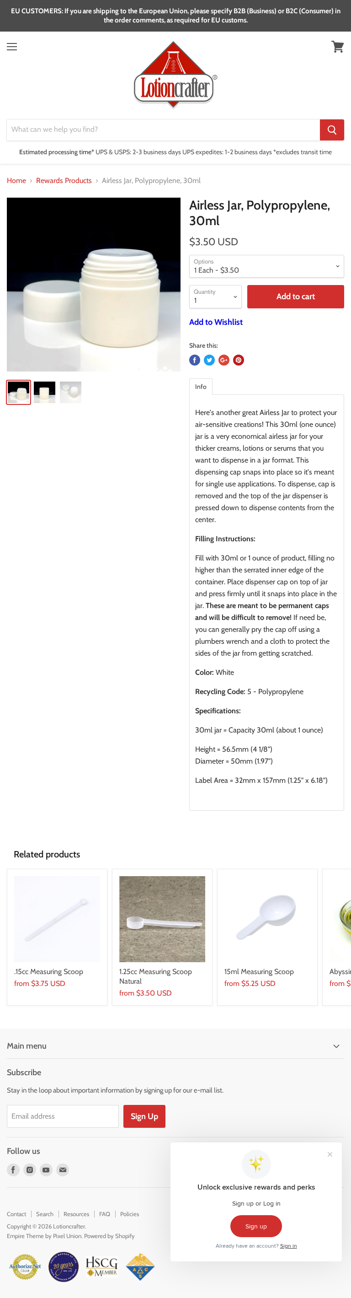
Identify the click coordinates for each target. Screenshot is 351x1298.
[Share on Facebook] (194, 360)
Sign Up (144, 1116)
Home (16, 181)
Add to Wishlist (216, 322)
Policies (129, 1213)
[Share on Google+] (223, 360)
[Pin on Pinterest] (238, 360)
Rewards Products (64, 181)
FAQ (104, 1213)
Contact (16, 1213)
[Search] (332, 129)
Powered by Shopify (109, 1235)
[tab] (201, 386)
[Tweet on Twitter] (209, 360)
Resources (76, 1213)
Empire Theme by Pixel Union (44, 1235)
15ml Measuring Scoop (259, 971)
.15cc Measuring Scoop (48, 971)
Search (44, 1213)
